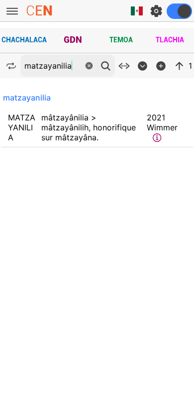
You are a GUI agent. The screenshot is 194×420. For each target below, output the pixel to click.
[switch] (179, 11)
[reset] (89, 65)
